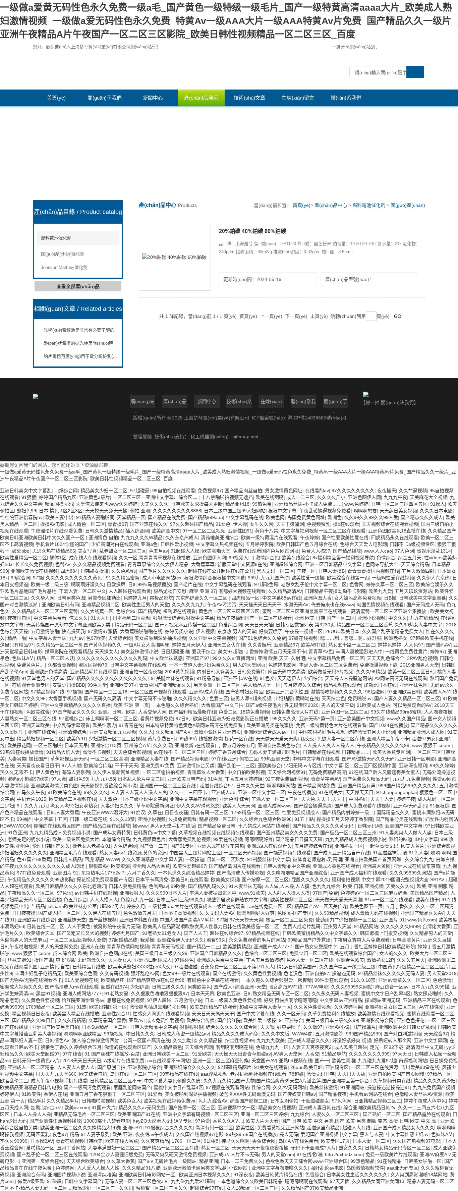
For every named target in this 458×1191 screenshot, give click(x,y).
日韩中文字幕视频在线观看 (138, 665)
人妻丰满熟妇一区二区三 (113, 1147)
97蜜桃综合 (71, 718)
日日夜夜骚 (176, 812)
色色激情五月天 (139, 913)
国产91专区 (182, 846)
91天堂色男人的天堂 (42, 678)
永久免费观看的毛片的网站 (257, 940)
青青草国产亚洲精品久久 (165, 685)
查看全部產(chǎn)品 (78, 286)
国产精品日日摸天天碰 (299, 839)
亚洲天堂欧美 (35, 725)
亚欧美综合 (269, 765)
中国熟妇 (358, 799)
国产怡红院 (229, 1020)
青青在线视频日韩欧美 (79, 1141)
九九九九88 (103, 779)
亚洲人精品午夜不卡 (388, 738)
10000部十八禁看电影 (107, 1121)
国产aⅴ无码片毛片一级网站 (166, 1161)
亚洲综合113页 (106, 745)
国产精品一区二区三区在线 (170, 1147)
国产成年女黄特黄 (112, 832)
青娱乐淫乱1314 (434, 551)
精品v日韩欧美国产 (297, 966)
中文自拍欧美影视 (246, 772)
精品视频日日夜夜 (31, 1013)
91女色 (223, 524)
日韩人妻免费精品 (127, 886)
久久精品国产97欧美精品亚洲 (312, 1188)
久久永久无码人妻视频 (334, 993)
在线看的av (317, 490)
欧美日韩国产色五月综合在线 (306, 544)
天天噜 (267, 1027)
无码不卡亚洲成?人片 (313, 1147)
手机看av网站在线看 (370, 1094)
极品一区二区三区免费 (289, 919)
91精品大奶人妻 (63, 752)
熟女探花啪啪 (427, 993)
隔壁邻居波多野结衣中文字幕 (237, 899)
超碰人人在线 (356, 1127)
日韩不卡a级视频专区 (412, 544)
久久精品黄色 (168, 1047)
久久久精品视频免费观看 (99, 564)
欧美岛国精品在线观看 (213, 1007)
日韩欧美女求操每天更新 (197, 504)
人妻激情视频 (14, 785)
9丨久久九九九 (32, 805)
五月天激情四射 (418, 571)
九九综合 (299, 1114)
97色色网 (341, 1100)
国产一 (322, 1060)
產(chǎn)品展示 (201, 98)
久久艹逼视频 (413, 490)
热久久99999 (13, 1141)
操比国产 (38, 758)
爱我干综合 (203, 651)
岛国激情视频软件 (365, 1168)
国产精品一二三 (203, 946)
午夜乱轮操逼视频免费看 (325, 510)
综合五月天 (409, 557)
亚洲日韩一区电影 (416, 758)
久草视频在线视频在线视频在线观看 (216, 832)
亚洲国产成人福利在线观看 (358, 872)
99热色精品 (362, 1161)
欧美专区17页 (335, 1141)
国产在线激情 (227, 973)
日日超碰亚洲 (175, 651)
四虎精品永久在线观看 (394, 537)
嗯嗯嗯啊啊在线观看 (306, 1181)
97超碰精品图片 (234, 1067)
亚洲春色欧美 (350, 960)
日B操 (390, 598)
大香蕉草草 (203, 564)
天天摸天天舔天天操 (106, 510)
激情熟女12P (380, 960)
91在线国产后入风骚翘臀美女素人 (384, 772)
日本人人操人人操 (32, 1114)
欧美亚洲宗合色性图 (287, 691)
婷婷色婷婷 (389, 644)
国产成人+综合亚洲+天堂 (240, 986)
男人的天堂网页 (249, 665)
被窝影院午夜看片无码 (116, 926)
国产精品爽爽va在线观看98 (155, 980)
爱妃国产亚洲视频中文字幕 (329, 1134)
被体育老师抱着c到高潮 (317, 859)
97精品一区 (439, 1074)
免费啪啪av (359, 698)
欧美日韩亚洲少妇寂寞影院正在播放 (231, 718)
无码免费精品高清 (327, 772)
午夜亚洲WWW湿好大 (105, 812)
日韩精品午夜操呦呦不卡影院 (335, 591)
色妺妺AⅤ (23, 658)
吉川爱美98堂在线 (420, 1067)
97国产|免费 (325, 893)
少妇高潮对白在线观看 (114, 544)
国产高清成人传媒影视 (240, 872)
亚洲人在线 (92, 946)
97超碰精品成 (123, 940)
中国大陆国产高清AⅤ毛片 (187, 919)
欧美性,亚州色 (15, 846)
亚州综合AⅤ (137, 745)
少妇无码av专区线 (303, 765)
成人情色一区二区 (86, 524)
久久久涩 (162, 745)
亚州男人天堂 (337, 926)
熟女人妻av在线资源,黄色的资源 (133, 852)
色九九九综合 (326, 886)
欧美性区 (245, 1127)
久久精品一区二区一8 (58, 644)
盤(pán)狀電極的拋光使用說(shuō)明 (78, 343)
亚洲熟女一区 (349, 846)
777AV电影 (316, 986)
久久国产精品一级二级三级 (347, 966)
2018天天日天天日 (81, 1060)
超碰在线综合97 (216, 785)
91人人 (266, 966)
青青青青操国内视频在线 (373, 571)
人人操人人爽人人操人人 (328, 745)
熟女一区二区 (215, 1147)
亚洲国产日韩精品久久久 (216, 953)
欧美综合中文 (166, 530)
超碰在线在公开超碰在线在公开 (221, 571)
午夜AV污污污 (221, 604)
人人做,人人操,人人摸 (287, 886)
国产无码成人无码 (425, 604)
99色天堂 (97, 685)
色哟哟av (158, 886)
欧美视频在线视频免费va (169, 1100)
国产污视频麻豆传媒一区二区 (185, 624)
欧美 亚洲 (122, 1134)
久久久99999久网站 (410, 872)
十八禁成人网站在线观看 (264, 826)
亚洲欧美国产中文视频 (360, 718)
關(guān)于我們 (105, 98)
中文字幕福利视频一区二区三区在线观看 (323, 530)
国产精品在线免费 (166, 517)
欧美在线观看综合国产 (353, 953)
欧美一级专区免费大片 (75, 839)
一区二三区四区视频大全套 (78, 940)
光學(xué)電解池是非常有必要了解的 (79, 330)
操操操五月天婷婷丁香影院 (345, 819)
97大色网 (404, 551)
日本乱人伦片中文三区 (141, 779)
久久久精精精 (72, 1020)
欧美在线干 (427, 899)
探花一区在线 (239, 738)
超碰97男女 (424, 738)
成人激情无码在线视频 (374, 913)
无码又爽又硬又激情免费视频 (176, 1154)
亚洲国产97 (197, 658)
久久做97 (313, 1027)
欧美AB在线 (313, 644)
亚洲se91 (132, 1127)
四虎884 (69, 571)
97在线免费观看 (33, 872)
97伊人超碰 (159, 1000)
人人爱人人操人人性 (98, 1168)
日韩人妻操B (331, 571)
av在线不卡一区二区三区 (180, 752)
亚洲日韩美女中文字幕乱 (26, 490)
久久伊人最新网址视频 (116, 772)
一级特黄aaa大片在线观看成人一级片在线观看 (197, 906)
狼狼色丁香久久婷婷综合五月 (71, 1047)
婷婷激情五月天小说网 (371, 732)
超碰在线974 (114, 986)
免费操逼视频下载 (378, 665)
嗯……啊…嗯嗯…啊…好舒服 (350, 638)
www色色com (421, 919)
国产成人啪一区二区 (59, 913)
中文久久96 (33, 698)
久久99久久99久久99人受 (371, 517)
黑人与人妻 (371, 1134)
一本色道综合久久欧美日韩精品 (249, 1181)
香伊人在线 (55, 1094)
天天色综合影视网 (132, 752)
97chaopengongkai (396, 792)
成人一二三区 (300, 497)
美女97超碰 (230, 651)
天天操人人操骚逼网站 (348, 678)
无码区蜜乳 (38, 1134)
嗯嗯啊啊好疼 (259, 839)
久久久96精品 (370, 671)
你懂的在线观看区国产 (57, 826)
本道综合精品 (116, 839)
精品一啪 (16, 638)
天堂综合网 (120, 638)
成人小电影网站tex (161, 577)
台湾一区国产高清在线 (146, 1040)
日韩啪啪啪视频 (98, 1100)
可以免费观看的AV (412, 705)
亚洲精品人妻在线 (149, 758)
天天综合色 (333, 698)
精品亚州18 (237, 504)
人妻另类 (16, 758)
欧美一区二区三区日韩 (411, 671)
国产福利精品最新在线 (192, 712)
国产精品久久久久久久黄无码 (323, 826)
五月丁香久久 (399, 906)
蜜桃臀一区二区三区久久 (161, 1188)
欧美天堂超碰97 (43, 1054)
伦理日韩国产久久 (51, 846)
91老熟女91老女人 (161, 933)
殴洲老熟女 (395, 638)
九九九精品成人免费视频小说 (60, 832)
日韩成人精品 (68, 859)
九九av (76, 638)
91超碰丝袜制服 (389, 852)
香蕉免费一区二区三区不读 (228, 966)
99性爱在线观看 (331, 980)
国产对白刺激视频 (402, 1033)
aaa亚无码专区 (402, 1168)
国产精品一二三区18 (105, 691)
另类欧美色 (199, 986)
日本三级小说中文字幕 (143, 799)
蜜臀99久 (216, 940)
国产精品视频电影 (190, 758)
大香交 (312, 1054)
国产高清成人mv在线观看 (71, 986)
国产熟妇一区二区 (381, 1114)
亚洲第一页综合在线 (42, 1161)
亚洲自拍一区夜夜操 (141, 671)
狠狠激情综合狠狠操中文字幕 (214, 577)
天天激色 (108, 799)
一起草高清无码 (381, 846)
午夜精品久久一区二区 (30, 893)
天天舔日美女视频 (398, 510)
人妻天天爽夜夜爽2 (311, 1047)
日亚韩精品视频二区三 (377, 1100)
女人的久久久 (393, 953)
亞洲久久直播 (437, 940)
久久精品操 (210, 1040)
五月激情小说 (188, 1000)
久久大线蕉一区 (96, 611)
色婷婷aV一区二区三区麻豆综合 (374, 893)
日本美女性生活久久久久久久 (357, 1174)
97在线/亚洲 (224, 758)
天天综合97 (436, 1033)
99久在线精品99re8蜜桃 (396, 712)
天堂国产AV (263, 1060)
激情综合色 (267, 557)
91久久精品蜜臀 (122, 577)
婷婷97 (437, 651)
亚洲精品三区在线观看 (426, 1000)
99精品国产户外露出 (309, 940)
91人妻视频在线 (81, 980)
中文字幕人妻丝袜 (47, 638)
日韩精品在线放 (88, 966)
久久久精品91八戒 (141, 1168)
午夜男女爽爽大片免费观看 (361, 940)
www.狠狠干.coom (432, 745)
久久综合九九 (419, 859)
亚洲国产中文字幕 (403, 826)
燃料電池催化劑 (56, 237)
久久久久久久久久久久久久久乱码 (112, 658)
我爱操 (147, 940)
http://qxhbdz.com (344, 1154)
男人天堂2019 (442, 973)
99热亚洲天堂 (275, 758)
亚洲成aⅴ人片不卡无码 (234, 1154)
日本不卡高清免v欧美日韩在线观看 (171, 879)
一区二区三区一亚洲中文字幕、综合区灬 (155, 497)
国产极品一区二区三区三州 (348, 832)
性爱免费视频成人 (301, 812)
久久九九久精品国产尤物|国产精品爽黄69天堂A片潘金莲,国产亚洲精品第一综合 (286, 1080)
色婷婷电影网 (282, 665)
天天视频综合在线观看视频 (390, 524)
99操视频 (113, 1033)
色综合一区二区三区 (265, 953)
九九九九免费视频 (411, 779)
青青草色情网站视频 (128, 946)
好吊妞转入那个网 (392, 1040)
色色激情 (442, 980)
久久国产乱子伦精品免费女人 (392, 631)
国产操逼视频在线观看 (287, 852)
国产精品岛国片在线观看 (235, 866)
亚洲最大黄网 (376, 866)
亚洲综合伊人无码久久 (180, 940)
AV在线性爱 (431, 1007)
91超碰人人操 (185, 551)
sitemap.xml (245, 436)
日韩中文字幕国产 (83, 1181)
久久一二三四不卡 (189, 792)
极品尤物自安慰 (170, 591)
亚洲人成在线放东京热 (220, 846)
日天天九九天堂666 (56, 1074)
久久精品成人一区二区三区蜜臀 (45, 611)
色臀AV (62, 564)
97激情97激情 (102, 631)
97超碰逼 (140, 490)
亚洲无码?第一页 (317, 718)
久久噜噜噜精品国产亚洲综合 (297, 872)
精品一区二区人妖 (55, 658)
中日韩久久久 (140, 1033)
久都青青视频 (62, 665)
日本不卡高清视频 (177, 913)
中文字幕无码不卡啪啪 (147, 698)
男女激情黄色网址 (283, 490)
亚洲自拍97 (317, 973)
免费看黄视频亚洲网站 (280, 1127)
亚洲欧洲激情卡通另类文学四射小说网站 (206, 1168)
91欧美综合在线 (64, 792)
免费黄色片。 (31, 665)
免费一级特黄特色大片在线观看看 (331, 725)
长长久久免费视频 (34, 564)
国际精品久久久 (393, 812)
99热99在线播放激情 (200, 738)
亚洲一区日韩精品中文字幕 (334, 564)
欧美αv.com (76, 1107)
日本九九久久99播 (430, 986)
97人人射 (71, 765)
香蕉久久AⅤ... (228, 1121)
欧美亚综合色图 (80, 973)
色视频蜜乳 (318, 524)
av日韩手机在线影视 (95, 893)
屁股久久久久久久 (310, 879)
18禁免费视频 (254, 712)
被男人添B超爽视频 (251, 698)
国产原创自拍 (111, 1067)
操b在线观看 (346, 524)
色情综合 (386, 557)
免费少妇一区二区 (308, 953)
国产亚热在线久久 (148, 524)
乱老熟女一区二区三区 (122, 551)
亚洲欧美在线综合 (36, 919)
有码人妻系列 (76, 772)
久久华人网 (42, 598)
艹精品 (38, 906)
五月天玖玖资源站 (413, 591)
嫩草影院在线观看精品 (68, 651)
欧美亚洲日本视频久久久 (205, 1174)
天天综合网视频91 (287, 772)
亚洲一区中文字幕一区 (261, 792)
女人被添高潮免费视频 (357, 598)
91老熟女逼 (116, 993)
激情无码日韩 (320, 1074)
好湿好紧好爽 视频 (351, 1040)
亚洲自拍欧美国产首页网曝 (373, 859)
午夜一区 (306, 571)
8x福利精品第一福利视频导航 (343, 557)
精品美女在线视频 (277, 1107)
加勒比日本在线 (380, 685)
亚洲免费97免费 (157, 765)
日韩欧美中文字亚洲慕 (422, 598)
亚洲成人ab (223, 792)
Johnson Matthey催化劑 (64, 267)
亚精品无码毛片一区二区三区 (84, 1114)
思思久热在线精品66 (53, 551)
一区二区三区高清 (109, 758)
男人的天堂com (278, 1154)
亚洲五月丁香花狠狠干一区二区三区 (107, 1094)
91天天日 (100, 618)
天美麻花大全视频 (428, 497)
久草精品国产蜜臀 (107, 1020)
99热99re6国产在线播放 (251, 1134)
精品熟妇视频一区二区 (40, 738)
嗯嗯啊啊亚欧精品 (82, 1033)
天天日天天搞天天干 (213, 1013)
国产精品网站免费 (316, 785)
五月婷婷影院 (259, 544)
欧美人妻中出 (59, 517)
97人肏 (58, 779)
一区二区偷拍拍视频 (163, 772)
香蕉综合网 (264, 1141)
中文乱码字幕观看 (71, 725)
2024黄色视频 (179, 671)
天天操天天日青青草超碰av (242, 1054)
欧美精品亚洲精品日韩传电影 (30, 1087)
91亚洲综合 (291, 1020)
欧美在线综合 (296, 557)
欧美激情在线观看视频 (380, 1013)
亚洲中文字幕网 (430, 1040)
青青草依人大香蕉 (206, 772)
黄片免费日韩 (162, 738)
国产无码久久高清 (102, 698)
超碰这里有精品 (323, 1127)
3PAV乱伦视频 (422, 658)
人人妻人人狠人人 (76, 1067)
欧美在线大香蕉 (121, 1141)
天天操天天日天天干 (260, 604)
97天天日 (402, 1054)
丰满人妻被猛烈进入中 (359, 651)
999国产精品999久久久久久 (407, 785)
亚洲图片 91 (65, 872)
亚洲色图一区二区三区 (344, 712)
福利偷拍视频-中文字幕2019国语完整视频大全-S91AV (389, 879)
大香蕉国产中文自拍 (222, 705)
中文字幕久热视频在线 (219, 544)
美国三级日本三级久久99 (161, 953)
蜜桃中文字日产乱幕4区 (386, 993)
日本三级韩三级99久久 (180, 899)
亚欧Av (136, 1020)
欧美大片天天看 (262, 1121)
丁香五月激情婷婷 (265, 960)
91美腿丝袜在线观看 (172, 678)
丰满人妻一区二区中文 (82, 591)
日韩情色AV (57, 1040)
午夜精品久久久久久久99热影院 (40, 879)
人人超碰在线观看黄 (130, 591)
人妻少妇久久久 (117, 805)
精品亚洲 (208, 1161)
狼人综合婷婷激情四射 (96, 1040)
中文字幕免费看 (50, 618)
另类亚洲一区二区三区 (216, 685)
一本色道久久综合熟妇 (175, 705)
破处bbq (21, 551)
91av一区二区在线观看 (389, 899)
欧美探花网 (19, 745)
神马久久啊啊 (235, 1141)
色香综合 (314, 1174)
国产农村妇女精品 (244, 691)
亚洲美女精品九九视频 (112, 732)
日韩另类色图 (71, 598)
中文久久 (397, 618)
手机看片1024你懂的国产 (62, 544)
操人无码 (288, 1134)
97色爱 (202, 1121)
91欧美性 (31, 1094)
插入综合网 (137, 530)
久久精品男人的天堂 (431, 933)
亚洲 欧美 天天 (272, 658)
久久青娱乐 (259, 644)
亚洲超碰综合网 (286, 564)
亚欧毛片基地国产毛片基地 (28, 591)
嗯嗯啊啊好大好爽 (256, 913)
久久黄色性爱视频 (262, 973)
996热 (447, 839)
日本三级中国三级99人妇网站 (235, 510)
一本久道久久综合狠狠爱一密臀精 (276, 980)
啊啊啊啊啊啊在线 (234, 1047)
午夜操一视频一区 (304, 631)
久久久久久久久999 (369, 1054)
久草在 (155, 812)
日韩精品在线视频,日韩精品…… (336, 752)
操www (140, 826)
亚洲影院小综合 (144, 1067)
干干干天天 (126, 765)
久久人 (146, 732)
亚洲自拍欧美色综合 (279, 745)
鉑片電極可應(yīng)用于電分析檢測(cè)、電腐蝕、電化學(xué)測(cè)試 (114, 356)
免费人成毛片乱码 (302, 926)
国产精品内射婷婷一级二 (348, 812)
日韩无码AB (369, 826)
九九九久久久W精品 (142, 537)
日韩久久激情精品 (104, 530)
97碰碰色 (184, 960)
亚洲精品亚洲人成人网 (421, 732)
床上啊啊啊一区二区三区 (111, 718)
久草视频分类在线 (392, 1080)
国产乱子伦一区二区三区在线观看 (52, 1154)
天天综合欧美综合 (85, 1161)
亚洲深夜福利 (413, 765)
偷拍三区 (248, 758)
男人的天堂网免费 (59, 946)
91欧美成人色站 (373, 705)
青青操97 (117, 524)
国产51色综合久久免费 (262, 638)
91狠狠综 (439, 805)
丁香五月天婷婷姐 (244, 779)
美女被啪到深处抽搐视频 (160, 638)
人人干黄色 (79, 926)
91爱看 (155, 1094)
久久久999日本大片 (166, 893)
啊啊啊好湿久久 (87, 584)
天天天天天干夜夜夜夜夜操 (260, 1147)
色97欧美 (96, 638)
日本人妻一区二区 (371, 1141)
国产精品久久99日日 (33, 1020)
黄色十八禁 (266, 530)
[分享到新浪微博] (405, 47)
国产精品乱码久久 (207, 886)
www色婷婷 (356, 504)
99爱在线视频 (227, 839)
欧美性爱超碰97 (189, 866)
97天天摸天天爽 (246, 919)
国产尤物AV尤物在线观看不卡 (31, 980)
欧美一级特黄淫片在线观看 (269, 537)
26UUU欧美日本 (342, 631)
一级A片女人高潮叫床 (146, 644)
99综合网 (20, 577)
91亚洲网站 (352, 1087)
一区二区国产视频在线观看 (158, 691)
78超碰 (296, 1074)
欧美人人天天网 (238, 805)
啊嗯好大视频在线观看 (242, 591)
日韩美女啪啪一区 (423, 1161)
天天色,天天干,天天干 (323, 799)
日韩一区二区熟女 (225, 859)
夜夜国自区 (19, 618)
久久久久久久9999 (400, 926)
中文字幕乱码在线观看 (228, 584)
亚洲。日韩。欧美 (116, 712)
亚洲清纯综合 (72, 732)
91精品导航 (208, 678)
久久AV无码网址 (290, 1087)
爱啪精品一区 (40, 1147)
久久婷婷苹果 (348, 1007)
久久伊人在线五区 (102, 913)
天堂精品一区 (131, 517)
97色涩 (64, 893)
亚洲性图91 (240, 530)
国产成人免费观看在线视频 (362, 805)
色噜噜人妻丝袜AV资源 (419, 1094)
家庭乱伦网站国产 (132, 1087)
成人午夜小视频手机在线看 (59, 1080)
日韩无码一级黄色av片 (36, 1060)
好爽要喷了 (270, 631)
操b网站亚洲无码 (382, 1000)
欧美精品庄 (112, 980)
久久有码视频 (114, 973)
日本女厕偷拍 (284, 1100)
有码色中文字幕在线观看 (213, 980)
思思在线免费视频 (126, 1000)
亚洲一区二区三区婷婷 (264, 1114)
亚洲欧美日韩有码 (60, 604)
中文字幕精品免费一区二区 (336, 658)
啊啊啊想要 (365, 510)
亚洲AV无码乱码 (410, 805)
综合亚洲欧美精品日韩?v (369, 1107)
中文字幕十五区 (50, 819)
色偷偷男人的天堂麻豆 (23, 940)
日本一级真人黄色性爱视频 (233, 1000)
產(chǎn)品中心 (330, 205)
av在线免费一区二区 (270, 906)
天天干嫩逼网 (290, 524)
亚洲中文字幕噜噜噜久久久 (279, 1168)
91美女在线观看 (271, 1067)
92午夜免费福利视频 (286, 779)
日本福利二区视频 (131, 618)
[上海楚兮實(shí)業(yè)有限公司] (133, 72)
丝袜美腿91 (19, 960)
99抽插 (24, 819)
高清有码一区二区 (214, 1127)
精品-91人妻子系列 (90, 1134)
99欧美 (178, 886)
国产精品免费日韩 (216, 826)
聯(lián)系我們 (346, 98)
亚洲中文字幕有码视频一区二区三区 (200, 1114)
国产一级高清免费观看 (87, 1087)
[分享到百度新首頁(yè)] (417, 47)
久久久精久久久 (190, 698)
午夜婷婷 (309, 537)
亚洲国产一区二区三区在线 (168, 785)
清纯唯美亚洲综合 (219, 537)
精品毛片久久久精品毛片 (53, 1100)
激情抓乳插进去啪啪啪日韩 (158, 1007)
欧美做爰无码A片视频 (330, 671)
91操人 (437, 504)
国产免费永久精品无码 (366, 779)
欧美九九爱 (380, 591)
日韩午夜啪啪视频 (19, 946)
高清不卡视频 (96, 752)
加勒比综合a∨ (46, 1107)
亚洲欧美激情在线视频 (34, 571)
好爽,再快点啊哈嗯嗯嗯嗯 (290, 1000)
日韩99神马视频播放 (149, 584)
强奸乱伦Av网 (145, 973)
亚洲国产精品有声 (357, 785)
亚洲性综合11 (116, 1013)
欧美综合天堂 (40, 933)
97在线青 (72, 1054)
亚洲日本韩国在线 (138, 919)
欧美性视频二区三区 (291, 899)
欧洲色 (335, 517)
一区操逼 (194, 859)
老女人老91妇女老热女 (74, 805)
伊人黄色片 (47, 772)
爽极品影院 (161, 598)
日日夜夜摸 (24, 913)
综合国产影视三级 (249, 1100)
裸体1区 (58, 557)
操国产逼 (43, 960)
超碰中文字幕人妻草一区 (265, 1007)
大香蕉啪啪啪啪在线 (141, 631)
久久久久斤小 (331, 497)
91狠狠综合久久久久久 (169, 1127)
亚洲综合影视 (441, 846)
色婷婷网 (65, 1168)
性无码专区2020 (301, 705)
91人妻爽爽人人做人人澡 (405, 832)
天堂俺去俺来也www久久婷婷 (106, 504)
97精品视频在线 (47, 691)
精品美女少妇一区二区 (103, 490)
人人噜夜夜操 (438, 712)
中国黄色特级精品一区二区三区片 (413, 966)
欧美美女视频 (225, 879)
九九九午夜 (395, 497)
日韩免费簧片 (251, 671)
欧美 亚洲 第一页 (131, 705)
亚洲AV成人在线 (206, 691)
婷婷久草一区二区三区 (389, 584)
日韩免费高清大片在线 (295, 712)
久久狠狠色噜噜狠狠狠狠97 (159, 993)
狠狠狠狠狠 (191, 1027)
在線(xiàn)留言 (298, 98)
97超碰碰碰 (185, 966)
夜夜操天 (386, 490)
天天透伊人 (289, 678)
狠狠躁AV (98, 866)
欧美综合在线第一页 (348, 577)
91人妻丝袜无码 (245, 886)
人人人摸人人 (104, 899)
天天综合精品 (415, 564)
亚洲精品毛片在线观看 (93, 671)
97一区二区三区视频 (203, 530)
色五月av (158, 551)
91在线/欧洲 (309, 1154)
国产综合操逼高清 (313, 805)
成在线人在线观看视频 (92, 557)
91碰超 (54, 1181)
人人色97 (413, 644)
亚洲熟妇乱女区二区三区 (390, 1007)
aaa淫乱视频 (214, 1074)
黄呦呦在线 (307, 698)
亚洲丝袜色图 (413, 685)
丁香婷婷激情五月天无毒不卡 (275, 651)
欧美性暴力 (104, 725)
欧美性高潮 (343, 1060)
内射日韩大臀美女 (215, 671)
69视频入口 (241, 557)
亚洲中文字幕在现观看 (193, 799)
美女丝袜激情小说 (139, 651)
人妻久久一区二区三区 (336, 1114)
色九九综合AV (212, 1100)
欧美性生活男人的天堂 (145, 604)
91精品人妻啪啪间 (95, 517)
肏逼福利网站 (413, 1060)
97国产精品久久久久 (73, 712)
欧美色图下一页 (366, 906)
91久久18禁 (122, 819)
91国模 (211, 1141)
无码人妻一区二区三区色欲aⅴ (136, 1181)
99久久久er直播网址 (233, 658)
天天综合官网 (199, 1047)
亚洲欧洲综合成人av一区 (270, 732)
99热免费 (262, 504)
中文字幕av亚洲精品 (341, 1000)
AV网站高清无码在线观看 (401, 678)
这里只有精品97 (17, 644)
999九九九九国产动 (268, 577)
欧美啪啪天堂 (216, 551)
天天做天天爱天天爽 (276, 738)
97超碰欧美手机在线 (431, 638)
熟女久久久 (350, 1147)
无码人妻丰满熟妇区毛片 (274, 752)
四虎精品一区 (245, 598)
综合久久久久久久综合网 (231, 1027)
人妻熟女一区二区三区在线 (28, 718)
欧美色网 (275, 517)
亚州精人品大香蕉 (151, 866)
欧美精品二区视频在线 (72, 799)
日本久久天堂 (250, 785)
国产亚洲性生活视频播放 (55, 1121)
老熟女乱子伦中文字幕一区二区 (314, 584)
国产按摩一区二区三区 (265, 879)
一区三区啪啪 (48, 745)
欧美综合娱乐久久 (434, 584)
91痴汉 (137, 812)
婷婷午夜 (405, 799)
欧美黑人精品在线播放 (75, 1013)
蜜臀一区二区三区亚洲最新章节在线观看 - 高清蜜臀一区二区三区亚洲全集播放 (344, 611)
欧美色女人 (129, 1100)
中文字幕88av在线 (281, 598)
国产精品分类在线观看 (399, 819)
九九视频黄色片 (149, 839)
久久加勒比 (184, 1040)
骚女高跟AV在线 (285, 986)
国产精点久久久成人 (422, 517)
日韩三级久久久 (168, 986)
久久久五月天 (411, 960)
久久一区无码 (291, 1013)
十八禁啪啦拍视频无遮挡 (227, 497)
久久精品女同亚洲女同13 (378, 1181)
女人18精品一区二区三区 (252, 1188)
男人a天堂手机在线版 (172, 826)
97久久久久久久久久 (353, 490)
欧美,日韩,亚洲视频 (363, 886)
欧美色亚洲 (228, 993)
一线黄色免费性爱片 (406, 651)
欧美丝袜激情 (323, 1087)
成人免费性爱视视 (165, 1020)
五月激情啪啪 (45, 631)
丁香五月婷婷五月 (236, 745)
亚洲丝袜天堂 (72, 919)
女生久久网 (261, 524)
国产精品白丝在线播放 (106, 826)
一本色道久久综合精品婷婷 (186, 872)
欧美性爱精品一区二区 (23, 557)
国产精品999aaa (205, 517)
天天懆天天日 (359, 792)
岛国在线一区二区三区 (133, 1074)
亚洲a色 (149, 544)
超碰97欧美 (36, 779)
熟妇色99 (26, 510)
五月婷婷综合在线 (313, 846)
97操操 (74, 691)
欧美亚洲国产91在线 (138, 1114)
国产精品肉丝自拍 (243, 490)
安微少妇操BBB (68, 685)
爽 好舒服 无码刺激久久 (80, 960)
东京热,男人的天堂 (236, 631)
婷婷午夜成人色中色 (425, 1100)
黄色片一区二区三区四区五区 (229, 611)
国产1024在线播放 (388, 725)
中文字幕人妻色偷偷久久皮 (172, 1080)
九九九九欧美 (270, 1040)
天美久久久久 (154, 504)
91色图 (215, 779)
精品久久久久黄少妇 (434, 1080)
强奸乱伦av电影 (327, 1168)
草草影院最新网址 (155, 805)
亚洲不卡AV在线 (240, 678)
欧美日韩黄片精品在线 (278, 1174)
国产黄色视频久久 (102, 644)
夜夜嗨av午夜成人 (154, 1134)
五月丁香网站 (71, 1147)
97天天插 (339, 1181)
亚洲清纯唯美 (102, 1174)
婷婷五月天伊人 (188, 644)
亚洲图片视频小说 (66, 1174)
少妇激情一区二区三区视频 (117, 738)
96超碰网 (375, 691)
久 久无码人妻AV (216, 913)
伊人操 (240, 524)
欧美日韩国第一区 (108, 1007)
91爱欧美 (202, 1054)
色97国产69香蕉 (34, 859)
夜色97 (59, 1134)
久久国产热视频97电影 (199, 1134)
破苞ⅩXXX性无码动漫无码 (247, 1094)
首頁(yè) (56, 98)
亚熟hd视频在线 (295, 1060)
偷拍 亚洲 (140, 510)
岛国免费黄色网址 (306, 517)
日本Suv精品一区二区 (104, 1027)
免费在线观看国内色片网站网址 (266, 551)
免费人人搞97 (315, 551)
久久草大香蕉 (121, 1161)
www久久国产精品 (406, 718)
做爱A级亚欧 (31, 1181)
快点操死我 (73, 631)
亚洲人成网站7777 (82, 993)
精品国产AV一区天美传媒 (320, 906)
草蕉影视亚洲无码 (69, 758)
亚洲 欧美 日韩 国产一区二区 (324, 618)
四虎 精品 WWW (101, 859)
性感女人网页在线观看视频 (161, 1013)
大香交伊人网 (152, 712)
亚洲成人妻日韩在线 (319, 1107)
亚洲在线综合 (41, 732)
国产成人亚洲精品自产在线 (341, 852)
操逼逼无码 (343, 973)
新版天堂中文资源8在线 (242, 564)
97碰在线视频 (303, 638)
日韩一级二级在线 (88, 819)
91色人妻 (418, 852)
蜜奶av (14, 779)
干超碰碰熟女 (315, 1100)
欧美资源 (120, 866)
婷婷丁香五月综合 (227, 752)
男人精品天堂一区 (262, 685)
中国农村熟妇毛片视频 (321, 732)
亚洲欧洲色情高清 (48, 671)
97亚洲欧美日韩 (404, 691)
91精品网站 (366, 926)
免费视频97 (210, 490)
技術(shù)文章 (249, 98)
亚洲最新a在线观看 (195, 745)
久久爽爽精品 (155, 1141)
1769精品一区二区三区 (255, 812)
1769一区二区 (186, 1141)
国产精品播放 (347, 551)
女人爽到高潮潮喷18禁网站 (418, 1174)
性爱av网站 (444, 779)
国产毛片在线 (188, 584)
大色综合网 (125, 846)
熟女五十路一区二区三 (351, 644)
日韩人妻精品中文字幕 (286, 866)
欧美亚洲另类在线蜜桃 (269, 725)
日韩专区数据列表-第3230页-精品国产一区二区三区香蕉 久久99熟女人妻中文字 (359, 624)
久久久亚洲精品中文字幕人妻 (152, 859)
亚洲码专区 (337, 1067)
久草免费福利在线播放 (331, 1013)
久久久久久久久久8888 (177, 510)
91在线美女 (331, 792)
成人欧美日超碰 (350, 1047)
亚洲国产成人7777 (272, 946)
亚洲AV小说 (337, 1027)
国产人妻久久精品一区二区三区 (407, 698)
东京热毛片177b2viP (102, 872)
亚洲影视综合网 (377, 1020)
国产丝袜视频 (103, 919)
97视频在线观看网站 (227, 1087)
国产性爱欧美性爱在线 (345, 537)
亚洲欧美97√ (123, 685)
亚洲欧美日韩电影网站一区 (147, 1174)
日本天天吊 (76, 745)
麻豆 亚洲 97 (202, 591)
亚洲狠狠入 (131, 893)
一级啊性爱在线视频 (393, 577)
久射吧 (298, 658)
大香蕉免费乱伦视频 (189, 839)
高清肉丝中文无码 (425, 1047)
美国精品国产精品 (429, 893)
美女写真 (87, 551)
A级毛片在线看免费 (124, 1060)
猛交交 (307, 738)
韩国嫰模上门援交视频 (383, 933)
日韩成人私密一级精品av (183, 1033)
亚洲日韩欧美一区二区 (165, 1054)
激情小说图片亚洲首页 (217, 732)
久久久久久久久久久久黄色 (74, 577)
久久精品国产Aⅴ (173, 732)
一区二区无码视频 (242, 852)
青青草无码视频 (168, 946)
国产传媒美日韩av (297, 1094)
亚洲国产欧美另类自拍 (55, 1027)
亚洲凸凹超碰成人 (153, 960)
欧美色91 (76, 738)
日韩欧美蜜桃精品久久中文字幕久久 (319, 933)
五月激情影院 (329, 1033)
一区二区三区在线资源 (374, 1067)
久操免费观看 (182, 819)
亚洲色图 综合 (234, 799)
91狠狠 (28, 497)
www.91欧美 (252, 893)
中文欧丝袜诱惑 (166, 658)
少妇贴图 (283, 698)
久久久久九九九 (188, 604)
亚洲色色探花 (410, 1020)
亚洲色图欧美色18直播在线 (396, 530)
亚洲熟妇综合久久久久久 (189, 1067)
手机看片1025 (31, 799)
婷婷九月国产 (125, 933)
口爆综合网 (66, 490)
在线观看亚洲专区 (31, 685)
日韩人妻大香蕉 (62, 812)
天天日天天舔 (351, 1074)
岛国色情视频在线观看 (380, 604)
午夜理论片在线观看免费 (56, 530)
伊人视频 (205, 631)
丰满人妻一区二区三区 (274, 799)
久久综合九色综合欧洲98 (265, 819)
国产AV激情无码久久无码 (368, 758)
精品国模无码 (59, 504)
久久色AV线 (123, 571)
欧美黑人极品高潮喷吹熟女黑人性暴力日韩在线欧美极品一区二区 (211, 926)
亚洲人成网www (274, 805)
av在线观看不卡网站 (168, 1060)
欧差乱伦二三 (14, 1080)
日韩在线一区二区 (45, 926)
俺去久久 (78, 618)
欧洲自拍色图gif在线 (111, 953)
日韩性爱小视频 (176, 544)
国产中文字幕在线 (255, 1013)
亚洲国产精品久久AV (422, 913)
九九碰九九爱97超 (377, 1060)
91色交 (267, 678)
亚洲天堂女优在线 (226, 644)
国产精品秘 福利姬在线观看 (167, 611)
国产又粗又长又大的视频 (83, 933)
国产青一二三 (153, 846)
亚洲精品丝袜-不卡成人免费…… (308, 504)
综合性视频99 (239, 1040)
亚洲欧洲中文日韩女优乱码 (407, 1027)
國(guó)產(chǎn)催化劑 (62, 254)
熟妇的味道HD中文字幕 (413, 839)
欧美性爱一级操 (307, 577)
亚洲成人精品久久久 (308, 1040)
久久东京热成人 (181, 537)
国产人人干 (195, 933)
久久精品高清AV (285, 591)
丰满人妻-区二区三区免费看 (328, 665)
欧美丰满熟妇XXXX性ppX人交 (139, 966)
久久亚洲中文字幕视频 (212, 638)
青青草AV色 (320, 651)
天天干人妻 (382, 799)
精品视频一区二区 (218, 819)
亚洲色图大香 (317, 598)
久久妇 (126, 1188)
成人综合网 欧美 (70, 953)
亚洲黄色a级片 (94, 497)
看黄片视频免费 (156, 718)
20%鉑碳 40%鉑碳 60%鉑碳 (252, 231)
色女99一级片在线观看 (186, 973)
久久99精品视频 (331, 913)
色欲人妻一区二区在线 (340, 738)
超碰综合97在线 (207, 1188)
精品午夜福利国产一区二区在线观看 (254, 618)
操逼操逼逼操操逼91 (388, 1087)
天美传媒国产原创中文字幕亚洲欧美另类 (69, 624)
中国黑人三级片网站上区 (195, 852)
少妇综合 (312, 678)
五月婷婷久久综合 (302, 685)
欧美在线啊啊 (269, 497)
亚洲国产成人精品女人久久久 (403, 1127)
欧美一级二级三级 (49, 584)
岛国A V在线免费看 (298, 1141)
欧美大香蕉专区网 (391, 752)
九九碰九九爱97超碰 (192, 1181)
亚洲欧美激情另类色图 (54, 785)
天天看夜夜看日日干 (38, 765)
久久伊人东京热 (433, 577)
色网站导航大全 (381, 564)
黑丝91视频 (48, 993)
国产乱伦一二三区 (236, 765)
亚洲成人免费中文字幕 (219, 960)
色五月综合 (75, 899)
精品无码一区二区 (133, 624)
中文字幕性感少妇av (407, 1134)
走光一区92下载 (386, 1047)
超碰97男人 (112, 906)
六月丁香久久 (141, 872)
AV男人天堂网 (287, 1054)
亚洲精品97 (286, 644)
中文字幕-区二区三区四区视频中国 (360, 765)
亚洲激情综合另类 (196, 765)
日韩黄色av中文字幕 (154, 832)
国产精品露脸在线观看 (426, 1114)
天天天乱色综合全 (385, 658)
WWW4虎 (302, 1033)
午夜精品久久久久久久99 (383, 745)
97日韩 (183, 718)
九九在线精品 (424, 618)
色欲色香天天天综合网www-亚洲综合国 (307, 1161)
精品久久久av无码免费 (142, 1107)
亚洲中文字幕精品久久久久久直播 (75, 705)
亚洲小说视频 (371, 618)
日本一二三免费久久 (242, 1161)
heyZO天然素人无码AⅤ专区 (162, 1121)
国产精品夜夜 (333, 1094)
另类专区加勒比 (104, 598)
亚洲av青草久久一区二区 (404, 980)
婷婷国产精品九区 (57, 497)
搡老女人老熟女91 (91, 846)
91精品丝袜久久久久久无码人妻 (391, 973)
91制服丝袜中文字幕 (268, 859)
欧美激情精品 (237, 946)
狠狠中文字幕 (282, 510)
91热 (81, 1007)
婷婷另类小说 (179, 631)
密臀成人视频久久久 (21, 986)
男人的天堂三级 (337, 705)
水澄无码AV (296, 604)
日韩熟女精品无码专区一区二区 (276, 993)
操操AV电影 (52, 524)
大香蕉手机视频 (64, 698)
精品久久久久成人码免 (235, 1033)
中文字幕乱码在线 (244, 517)
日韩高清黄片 (406, 940)
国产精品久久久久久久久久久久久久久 (107, 678)
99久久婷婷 (442, 765)
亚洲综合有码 (31, 1174)
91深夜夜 (243, 1174)
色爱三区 (218, 698)
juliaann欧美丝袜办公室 (72, 906)
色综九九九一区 (137, 899)
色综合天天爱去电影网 (363, 544)
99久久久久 (284, 718)
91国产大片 (104, 1107)
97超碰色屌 (266, 584)
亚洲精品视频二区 (100, 604)
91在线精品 (389, 1161)
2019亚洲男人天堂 (419, 665)
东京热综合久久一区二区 (202, 598)
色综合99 (125, 611)
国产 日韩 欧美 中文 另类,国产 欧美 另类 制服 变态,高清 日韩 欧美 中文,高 (359, 1121)
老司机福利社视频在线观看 (258, 1074)
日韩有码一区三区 (209, 812)
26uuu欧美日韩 (306, 1067)
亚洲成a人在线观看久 (269, 846)
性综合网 (260, 1087)
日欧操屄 (116, 584)
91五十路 (304, 819)
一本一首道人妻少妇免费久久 (199, 665)
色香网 (356, 584)
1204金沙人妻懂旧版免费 (116, 1154)
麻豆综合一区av (391, 986)
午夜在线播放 (302, 792)
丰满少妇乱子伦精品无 (38, 973)
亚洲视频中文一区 (236, 1107)
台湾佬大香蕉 (436, 926)
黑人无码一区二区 (275, 571)
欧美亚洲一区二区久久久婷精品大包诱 (80, 1127)
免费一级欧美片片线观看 (391, 1154)
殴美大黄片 (412, 846)
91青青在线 (131, 725)
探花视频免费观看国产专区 (104, 879)
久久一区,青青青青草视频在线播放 (154, 557)
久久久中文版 (275, 1033)
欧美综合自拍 (93, 1074)
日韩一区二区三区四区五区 (399, 504)
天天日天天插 (259, 624)
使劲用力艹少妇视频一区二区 (346, 919)
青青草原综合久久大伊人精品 (157, 564)
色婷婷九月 (135, 598)
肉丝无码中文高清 (286, 671)
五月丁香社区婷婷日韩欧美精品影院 (377, 946)
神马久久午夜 (31, 792)
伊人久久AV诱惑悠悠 (198, 805)
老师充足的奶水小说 (28, 839)
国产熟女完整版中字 (316, 946)
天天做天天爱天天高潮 (338, 899)
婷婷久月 (135, 906)
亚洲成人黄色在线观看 (336, 866)
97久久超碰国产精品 (191, 524)
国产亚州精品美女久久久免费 (287, 832)
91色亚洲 (17, 832)
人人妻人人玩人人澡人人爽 (139, 792)
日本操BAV (41, 1141)
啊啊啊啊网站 (281, 785)
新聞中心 (153, 98)
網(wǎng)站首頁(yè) (142, 403)
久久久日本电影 (436, 510)
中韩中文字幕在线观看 (315, 758)
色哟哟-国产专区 (294, 913)
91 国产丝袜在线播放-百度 (112, 1054)
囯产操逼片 (364, 1027)
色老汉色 (293, 973)
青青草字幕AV (325, 779)
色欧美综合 (38, 712)
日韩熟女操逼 (94, 571)
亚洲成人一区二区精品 (30, 1067)
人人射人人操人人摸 (289, 893)
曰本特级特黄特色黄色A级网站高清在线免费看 (195, 725)
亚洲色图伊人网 (364, 497)
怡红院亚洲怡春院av (21, 517)
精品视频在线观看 (342, 685)
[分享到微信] (394, 47)
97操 (38, 577)
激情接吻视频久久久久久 (336, 691)
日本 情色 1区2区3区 (60, 510)
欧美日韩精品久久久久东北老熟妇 (71, 886)
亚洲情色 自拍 (103, 537)
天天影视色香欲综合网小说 (108, 785)
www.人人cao (378, 551)
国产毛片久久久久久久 (161, 571)
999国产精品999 (363, 1033)
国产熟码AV (438, 644)
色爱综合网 (230, 624)
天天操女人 (106, 651)
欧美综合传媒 (98, 765)
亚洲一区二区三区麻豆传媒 (220, 1060)
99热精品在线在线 (179, 1074)
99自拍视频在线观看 (173, 490)
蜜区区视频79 (92, 665)
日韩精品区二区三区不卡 (115, 1080)
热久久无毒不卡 (16, 772)
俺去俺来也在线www (332, 604)
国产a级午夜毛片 (264, 705)
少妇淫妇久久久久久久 (23, 852)
